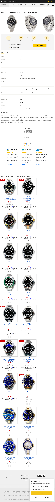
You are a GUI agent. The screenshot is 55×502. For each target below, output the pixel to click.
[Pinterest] (44, 476)
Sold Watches (21, 486)
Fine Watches (26, 5)
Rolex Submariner (17, 9)
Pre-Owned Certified (5, 9)
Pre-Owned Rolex (3, 5)
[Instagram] (41, 476)
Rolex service (33, 5)
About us (6, 1)
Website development (28, 499)
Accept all (41, 493)
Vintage (20, 4)
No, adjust (47, 497)
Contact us (14, 1)
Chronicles (42, 4)
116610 (23, 9)
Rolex (11, 9)
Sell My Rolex (12, 5)
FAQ (10, 1)
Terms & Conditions (8, 475)
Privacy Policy (6, 477)
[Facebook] (38, 476)
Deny (36, 497)
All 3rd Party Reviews (27, 137)
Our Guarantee (7, 479)
